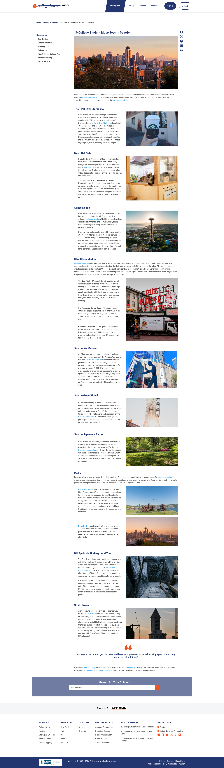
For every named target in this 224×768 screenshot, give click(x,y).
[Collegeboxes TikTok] (176, 734)
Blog (45, 22)
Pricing (131, 6)
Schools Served (45, 727)
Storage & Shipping (47, 735)
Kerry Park (82, 526)
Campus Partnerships (104, 727)
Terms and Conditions (176, 761)
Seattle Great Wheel (86, 417)
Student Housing (45, 58)
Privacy (162, 761)
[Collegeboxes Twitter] (172, 734)
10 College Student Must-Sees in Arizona (137, 727)
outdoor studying (165, 477)
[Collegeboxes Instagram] (160, 734)
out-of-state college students (93, 97)
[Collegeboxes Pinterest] (180, 734)
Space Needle (93, 219)
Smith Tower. (89, 614)
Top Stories (43, 39)
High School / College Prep (49, 54)
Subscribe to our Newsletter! (171, 731)
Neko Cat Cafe (90, 167)
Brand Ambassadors (103, 735)
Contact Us (164, 727)
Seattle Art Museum (94, 360)
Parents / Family (45, 43)
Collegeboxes (130, 667)
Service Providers (102, 742)
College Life (53, 22)
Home (38, 22)
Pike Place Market (81, 263)
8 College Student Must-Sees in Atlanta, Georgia (137, 739)
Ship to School (104, 670)
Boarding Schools (102, 731)
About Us (64, 742)
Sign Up (185, 6)
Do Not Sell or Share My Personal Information (166, 764)
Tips (62, 731)
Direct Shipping (87, 670)
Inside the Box (44, 61)
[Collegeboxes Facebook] (164, 734)
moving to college (88, 667)
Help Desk (65, 727)
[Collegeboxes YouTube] (168, 734)
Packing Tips (43, 46)
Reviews (64, 739)
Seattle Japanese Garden (88, 450)
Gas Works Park (85, 489)
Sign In (170, 6)
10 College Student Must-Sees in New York (136, 732)
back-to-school (119, 100)
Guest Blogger (101, 739)
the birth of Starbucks (102, 123)
